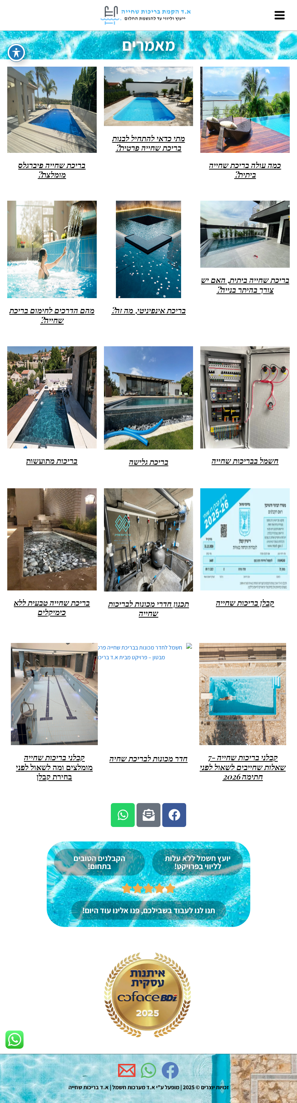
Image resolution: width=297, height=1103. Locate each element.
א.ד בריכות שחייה (88, 1087)
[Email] (126, 1070)
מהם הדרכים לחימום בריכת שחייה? (52, 315)
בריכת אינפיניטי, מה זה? (148, 310)
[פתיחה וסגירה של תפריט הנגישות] (16, 52)
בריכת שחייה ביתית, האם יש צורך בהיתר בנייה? (245, 284)
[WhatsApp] (148, 1070)
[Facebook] (170, 1070)
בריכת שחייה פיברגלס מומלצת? (51, 169)
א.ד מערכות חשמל (133, 1087)
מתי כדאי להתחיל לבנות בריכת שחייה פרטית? (148, 143)
